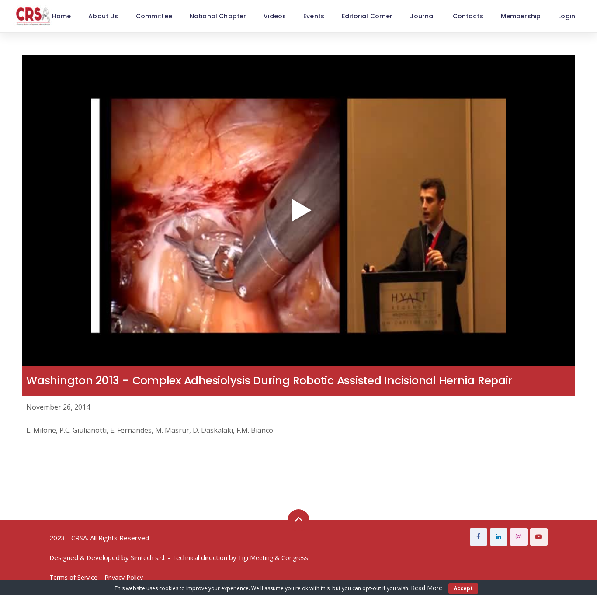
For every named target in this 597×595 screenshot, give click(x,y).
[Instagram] (519, 537)
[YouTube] (539, 537)
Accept (463, 588)
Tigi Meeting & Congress (273, 557)
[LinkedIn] (498, 537)
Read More (427, 588)
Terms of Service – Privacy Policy (96, 577)
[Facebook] (478, 537)
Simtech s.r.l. (148, 557)
